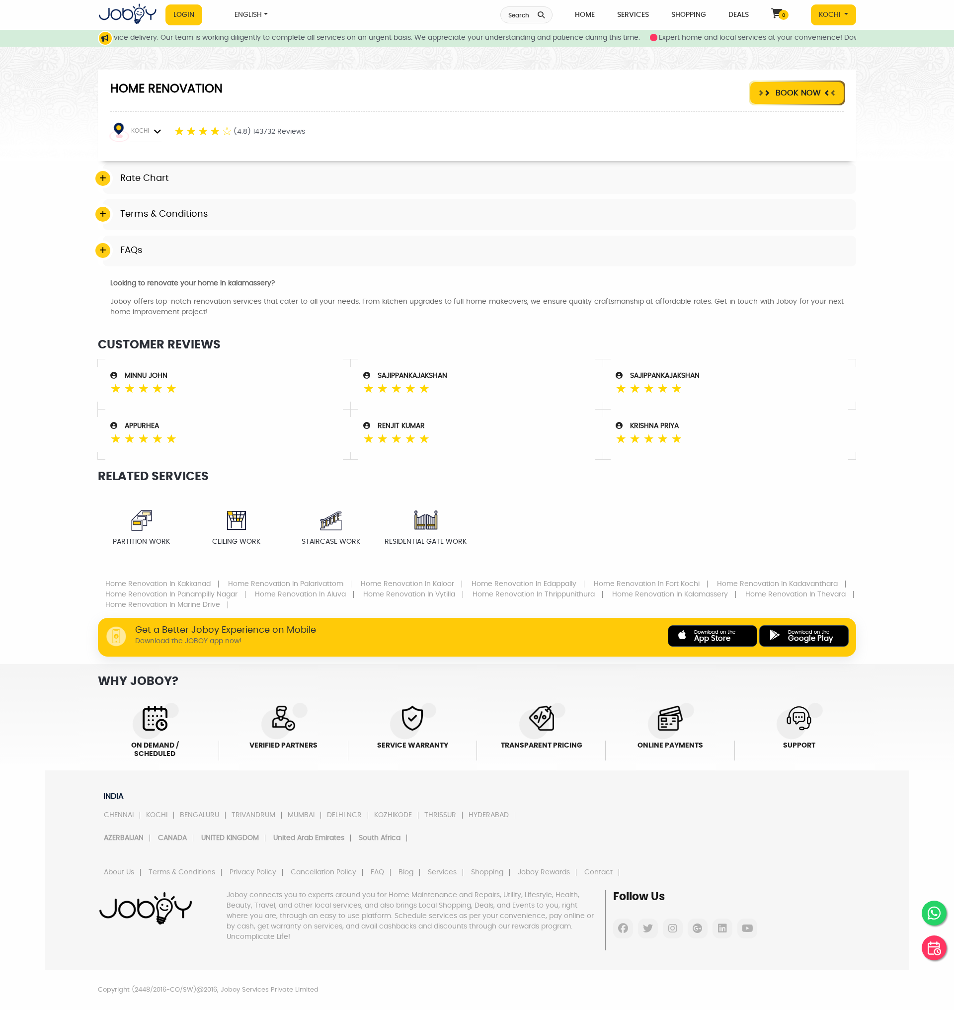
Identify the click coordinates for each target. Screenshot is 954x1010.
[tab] (479, 179)
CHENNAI (119, 815)
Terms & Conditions (182, 872)
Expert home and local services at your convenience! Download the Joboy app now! (782, 37)
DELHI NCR (344, 815)
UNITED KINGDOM (230, 838)
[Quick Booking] (934, 947)
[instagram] (673, 928)
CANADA (172, 838)
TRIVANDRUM (253, 815)
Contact (598, 872)
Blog (405, 872)
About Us (119, 872)
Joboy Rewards (544, 872)
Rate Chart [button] (144, 178)
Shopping (688, 14)
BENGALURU (199, 815)
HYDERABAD (489, 815)
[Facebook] (623, 928)
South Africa (379, 838)
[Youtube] (747, 928)
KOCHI (830, 14)
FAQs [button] (131, 250)
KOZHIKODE (393, 815)
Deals (738, 14)
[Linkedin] (722, 928)
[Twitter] (648, 928)
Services (633, 14)
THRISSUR (440, 815)
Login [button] (183, 14)
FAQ (377, 872)
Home (585, 14)
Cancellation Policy (323, 872)
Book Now (797, 93)
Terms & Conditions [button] (164, 214)
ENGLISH (248, 14)
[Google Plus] (698, 928)
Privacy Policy (253, 872)
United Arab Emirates (308, 838)
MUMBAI (301, 815)
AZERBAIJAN (124, 838)
